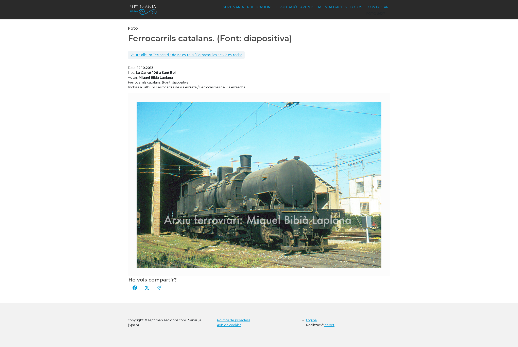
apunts (307, 7)
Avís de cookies (229, 325)
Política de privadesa (233, 320)
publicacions (260, 7)
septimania (233, 7)
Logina (311, 320)
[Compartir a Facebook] (135, 288)
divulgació (286, 7)
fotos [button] (356, 7)
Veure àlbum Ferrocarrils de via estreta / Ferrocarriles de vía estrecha (186, 55)
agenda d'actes (332, 7)
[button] (159, 288)
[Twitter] (147, 288)
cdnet (329, 325)
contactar (378, 7)
